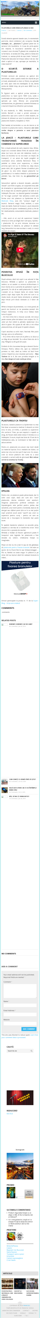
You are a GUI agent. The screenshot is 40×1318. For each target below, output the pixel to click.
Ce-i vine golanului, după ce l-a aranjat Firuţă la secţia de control (20, 1221)
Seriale (23, 1313)
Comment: (7, 982)
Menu (4, 22)
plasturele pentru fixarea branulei (16, 547)
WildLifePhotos (12, 1246)
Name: (6, 1001)
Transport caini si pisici (15, 1254)
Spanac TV (32, 1313)
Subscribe (18, 1315)
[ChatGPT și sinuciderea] (20, 1283)
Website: (6, 1020)
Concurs (19, 30)
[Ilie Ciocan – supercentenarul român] (32, 1283)
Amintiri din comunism (11, 1310)
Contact (26, 1310)
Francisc (4, 30)
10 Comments (13, 798)
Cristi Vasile (11, 1260)
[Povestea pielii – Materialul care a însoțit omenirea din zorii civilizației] (7, 1283)
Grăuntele (10, 1256)
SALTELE (10, 1114)
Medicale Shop (7, 201)
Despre (35, 1310)
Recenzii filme (11, 1313)
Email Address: (9, 1011)
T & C (26, 1315)
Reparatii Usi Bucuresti (15, 1250)
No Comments (28, 30)
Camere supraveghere (15, 1258)
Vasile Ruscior (12, 1252)
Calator (9, 1248)
